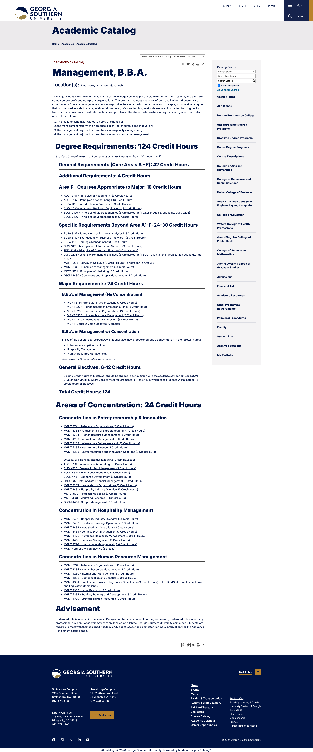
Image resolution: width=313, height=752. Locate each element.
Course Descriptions (230, 156)
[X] (70, 739)
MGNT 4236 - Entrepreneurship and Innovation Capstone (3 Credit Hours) (110, 451)
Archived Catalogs (229, 345)
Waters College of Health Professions (233, 226)
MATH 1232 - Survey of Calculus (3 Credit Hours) (94, 262)
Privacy (234, 721)
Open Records (237, 718)
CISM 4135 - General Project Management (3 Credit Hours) (100, 468)
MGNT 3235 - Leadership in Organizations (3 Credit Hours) (103, 311)
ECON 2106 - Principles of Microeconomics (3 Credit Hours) (101, 216)
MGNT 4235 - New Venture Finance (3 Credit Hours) (96, 447)
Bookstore (197, 711)
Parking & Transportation (206, 698)
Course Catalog (200, 716)
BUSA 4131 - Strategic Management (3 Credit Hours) (96, 242)
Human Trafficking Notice (243, 725)
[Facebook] (53, 739)
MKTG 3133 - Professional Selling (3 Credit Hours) (95, 493)
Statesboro (87, 85)
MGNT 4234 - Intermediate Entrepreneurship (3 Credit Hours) (102, 443)
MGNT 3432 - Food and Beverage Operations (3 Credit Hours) (102, 523)
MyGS (272, 5)
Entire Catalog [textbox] (225, 71)
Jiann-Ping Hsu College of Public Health (234, 239)
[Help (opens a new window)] (203, 64)
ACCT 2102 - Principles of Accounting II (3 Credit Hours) (98, 200)
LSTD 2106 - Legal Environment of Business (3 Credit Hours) (101, 254)
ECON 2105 (150, 254)
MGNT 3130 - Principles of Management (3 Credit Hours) (99, 267)
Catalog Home (226, 96)
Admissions (224, 277)
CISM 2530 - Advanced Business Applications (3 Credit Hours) (103, 208)
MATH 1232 (86, 379)
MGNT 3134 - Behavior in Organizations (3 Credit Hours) (102, 302)
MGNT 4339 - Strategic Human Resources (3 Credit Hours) (100, 598)
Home (55, 43)
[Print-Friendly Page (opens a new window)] (198, 64)
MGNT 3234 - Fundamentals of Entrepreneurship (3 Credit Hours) (108, 306)
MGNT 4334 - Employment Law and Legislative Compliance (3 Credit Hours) (111, 582)
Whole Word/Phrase (230, 85)
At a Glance (224, 106)
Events (195, 689)
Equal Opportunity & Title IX (245, 702)
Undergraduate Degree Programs (232, 126)
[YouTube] (87, 739)
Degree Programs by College (236, 115)
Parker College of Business (234, 192)
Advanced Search (228, 89)
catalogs (110, 750)
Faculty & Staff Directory (206, 702)
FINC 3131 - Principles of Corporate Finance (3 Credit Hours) (101, 250)
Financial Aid (225, 286)
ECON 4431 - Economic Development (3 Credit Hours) (97, 476)
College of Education (230, 214)
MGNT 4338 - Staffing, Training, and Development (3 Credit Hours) (105, 594)
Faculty (222, 327)
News (194, 685)
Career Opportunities (204, 725)
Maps (194, 694)
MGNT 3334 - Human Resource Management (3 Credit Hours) (105, 315)
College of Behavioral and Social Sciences (234, 181)
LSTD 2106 (182, 212)
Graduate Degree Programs (235, 137)
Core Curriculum (71, 156)
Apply (227, 5)
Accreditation (237, 710)
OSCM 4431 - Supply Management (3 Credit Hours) (95, 502)
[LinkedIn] (79, 739)
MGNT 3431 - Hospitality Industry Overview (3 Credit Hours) (101, 489)
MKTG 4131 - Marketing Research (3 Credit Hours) (95, 498)
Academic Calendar (203, 720)
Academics (67, 43)
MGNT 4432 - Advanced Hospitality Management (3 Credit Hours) (105, 535)
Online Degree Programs (233, 147)
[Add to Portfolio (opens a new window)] (188, 64)
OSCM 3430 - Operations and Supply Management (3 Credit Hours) (106, 275)
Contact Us (104, 715)
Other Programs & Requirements (228, 306)
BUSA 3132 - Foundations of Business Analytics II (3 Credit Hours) (105, 237)
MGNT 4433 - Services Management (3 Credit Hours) (97, 540)
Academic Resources (231, 295)
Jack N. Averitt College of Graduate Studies (233, 265)
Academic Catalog (86, 43)
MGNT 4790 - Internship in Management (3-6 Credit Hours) (100, 544)
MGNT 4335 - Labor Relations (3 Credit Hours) (92, 590)
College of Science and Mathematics (232, 252)
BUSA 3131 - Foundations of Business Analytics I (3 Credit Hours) (104, 233)
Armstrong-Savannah (109, 85)
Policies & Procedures (231, 318)
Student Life (225, 336)
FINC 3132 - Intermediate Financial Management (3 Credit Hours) (104, 481)
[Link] (38, 13)
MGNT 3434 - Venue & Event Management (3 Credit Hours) (100, 531)
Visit (242, 5)
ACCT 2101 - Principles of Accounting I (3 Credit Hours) (98, 195)
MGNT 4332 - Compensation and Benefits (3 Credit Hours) (100, 577)
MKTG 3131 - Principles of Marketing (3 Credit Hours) (97, 271)
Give (257, 5)
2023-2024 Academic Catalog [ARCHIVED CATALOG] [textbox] (168, 56)
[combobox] (172, 56)
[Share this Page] (193, 64)
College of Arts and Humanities (229, 167)
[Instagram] (62, 739)
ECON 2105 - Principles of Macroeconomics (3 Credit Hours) (101, 212)
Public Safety (237, 698)
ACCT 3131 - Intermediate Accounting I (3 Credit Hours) (98, 464)
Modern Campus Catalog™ (194, 750)
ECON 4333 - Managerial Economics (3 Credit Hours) (97, 472)
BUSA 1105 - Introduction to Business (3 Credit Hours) (97, 204)
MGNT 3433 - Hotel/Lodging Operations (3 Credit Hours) (99, 527)
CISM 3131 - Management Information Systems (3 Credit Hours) (103, 246)
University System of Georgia (245, 706)
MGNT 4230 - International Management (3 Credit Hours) (102, 319)
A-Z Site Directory (202, 707)
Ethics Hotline (237, 714)
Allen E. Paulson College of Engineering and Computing (235, 203)
